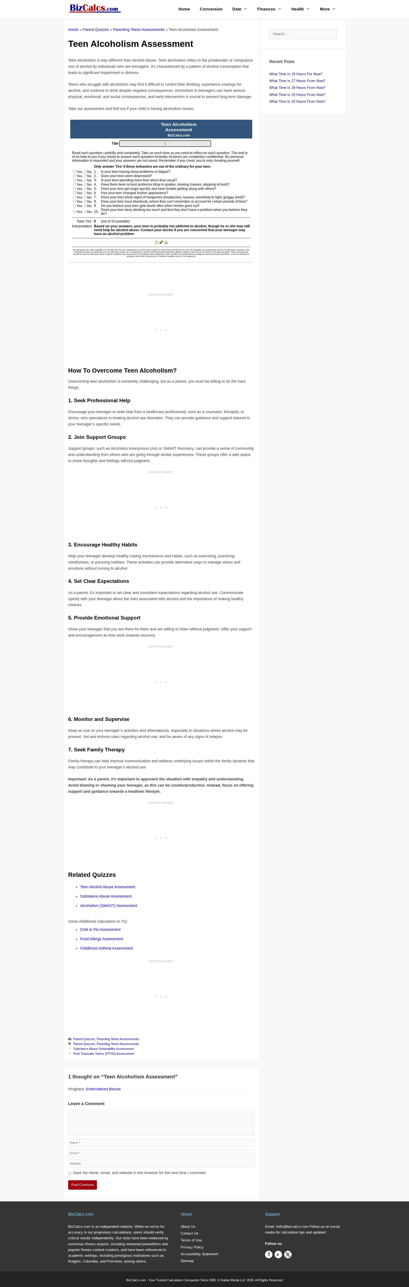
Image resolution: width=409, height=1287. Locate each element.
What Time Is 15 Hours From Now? (297, 101)
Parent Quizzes (96, 29)
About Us (188, 1227)
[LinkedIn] (278, 1255)
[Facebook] (268, 1255)
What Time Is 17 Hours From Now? (297, 81)
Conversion (211, 9)
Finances (266, 9)
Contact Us (190, 1233)
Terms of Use (191, 1240)
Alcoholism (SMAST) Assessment (108, 906)
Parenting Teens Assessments (138, 29)
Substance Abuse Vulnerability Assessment (103, 1049)
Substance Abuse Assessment (106, 896)
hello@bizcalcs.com (292, 1227)
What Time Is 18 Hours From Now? (297, 88)
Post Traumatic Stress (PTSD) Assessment (103, 1053)
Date (236, 9)
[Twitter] (288, 1255)
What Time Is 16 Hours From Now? (297, 95)
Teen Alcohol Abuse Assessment (107, 887)
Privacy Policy (192, 1247)
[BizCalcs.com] (94, 8)
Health (297, 9)
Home (184, 9)
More (325, 9)
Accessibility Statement (199, 1254)
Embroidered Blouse (103, 1089)
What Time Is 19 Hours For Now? (295, 74)
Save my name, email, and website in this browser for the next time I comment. (140, 1173)
